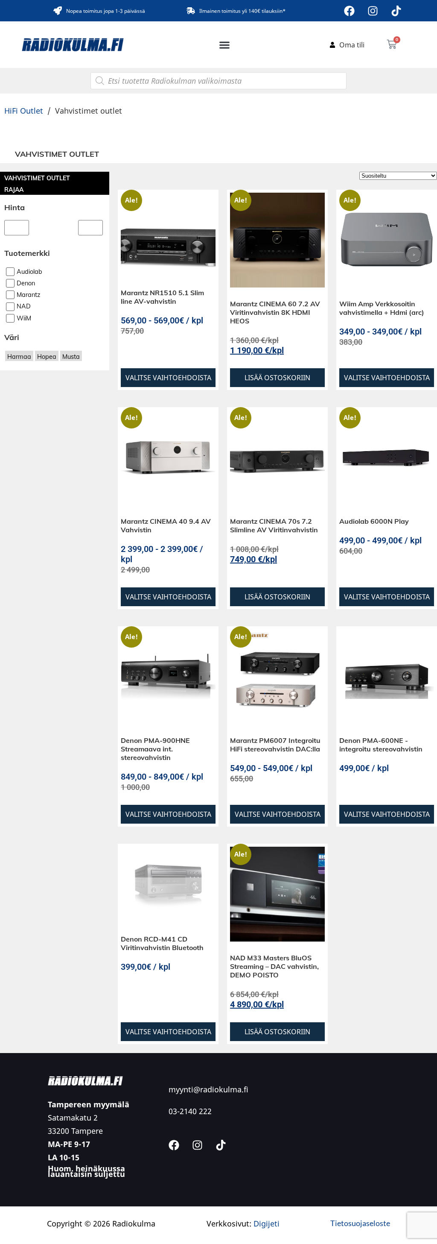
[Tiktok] (396, 10)
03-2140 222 (190, 1111)
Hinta (14, 207)
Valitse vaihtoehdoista (168, 377)
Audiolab (29, 278)
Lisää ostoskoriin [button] (277, 377)
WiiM (24, 324)
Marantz (28, 301)
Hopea (46, 363)
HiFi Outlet (23, 111)
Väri (11, 343)
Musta (71, 363)
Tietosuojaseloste (360, 1223)
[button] (224, 44)
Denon (26, 289)
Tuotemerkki (27, 259)
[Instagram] (373, 10)
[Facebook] (349, 10)
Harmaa (19, 363)
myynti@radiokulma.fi (208, 1089)
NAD (24, 313)
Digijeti (266, 1223)
